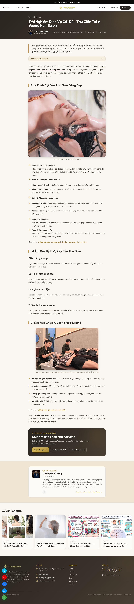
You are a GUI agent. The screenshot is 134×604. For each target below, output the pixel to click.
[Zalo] (114, 570)
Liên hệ (71, 584)
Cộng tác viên (97, 594)
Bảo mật (119, 594)
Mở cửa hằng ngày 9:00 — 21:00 (67, 2)
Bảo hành (106, 594)
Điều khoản (127, 594)
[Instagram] (109, 570)
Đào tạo (19, 7)
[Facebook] (44, 492)
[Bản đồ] (4, 570)
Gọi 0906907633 (59, 450)
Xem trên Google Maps (111, 575)
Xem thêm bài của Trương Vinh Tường (88, 492)
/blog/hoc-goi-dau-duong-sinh (52, 410)
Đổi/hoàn (113, 594)
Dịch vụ (6, 7)
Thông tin (100, 7)
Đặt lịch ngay (39, 450)
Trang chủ (31, 17)
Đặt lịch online (73, 581)
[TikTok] (120, 570)
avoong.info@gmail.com (47, 578)
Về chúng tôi (73, 575)
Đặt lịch (125, 7)
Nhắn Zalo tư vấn (77, 450)
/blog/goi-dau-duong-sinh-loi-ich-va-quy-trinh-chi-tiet (62, 242)
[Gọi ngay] (4, 597)
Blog (28, 7)
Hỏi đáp (89, 594)
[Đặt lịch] (4, 577)
